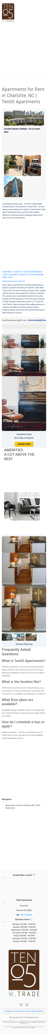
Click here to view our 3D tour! (13, 281)
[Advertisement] (24, 51)
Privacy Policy (19, 1011)
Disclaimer (8, 1011)
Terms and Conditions (35, 1011)
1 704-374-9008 (25, 915)
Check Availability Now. (37, 320)
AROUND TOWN (24, 444)
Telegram (32, 1027)
